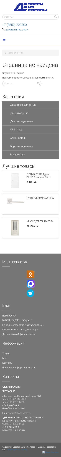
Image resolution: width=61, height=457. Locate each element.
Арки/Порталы (18, 137)
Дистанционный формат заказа (18, 334)
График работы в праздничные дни (20, 329)
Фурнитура (16, 129)
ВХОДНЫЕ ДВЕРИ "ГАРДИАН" (17, 320)
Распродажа (17, 154)
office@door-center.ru (20, 413)
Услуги (6, 353)
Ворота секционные (21, 146)
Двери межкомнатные (23, 104)
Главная (12, 53)
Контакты (7, 363)
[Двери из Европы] (30, 7)
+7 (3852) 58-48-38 (16, 399)
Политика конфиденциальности (19, 367)
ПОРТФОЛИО (9, 315)
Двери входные (19, 113)
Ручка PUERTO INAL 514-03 (40, 198)
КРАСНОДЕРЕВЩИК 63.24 (40, 221)
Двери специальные (21, 121)
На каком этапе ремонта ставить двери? (23, 325)
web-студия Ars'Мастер (17, 450)
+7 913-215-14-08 (15, 402)
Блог (4, 358)
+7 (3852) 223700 (14, 25)
